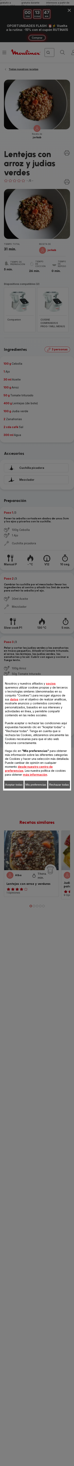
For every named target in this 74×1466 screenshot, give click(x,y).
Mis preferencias (35, 784)
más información (35, 774)
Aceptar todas (13, 784)
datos (14, 699)
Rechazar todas (59, 784)
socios (51, 683)
